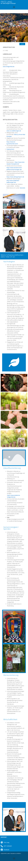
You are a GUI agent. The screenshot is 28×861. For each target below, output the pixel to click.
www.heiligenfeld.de (8, 66)
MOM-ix (19, 853)
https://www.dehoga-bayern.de (15, 177)
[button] (14, 7)
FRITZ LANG (6, 1)
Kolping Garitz (10, 149)
